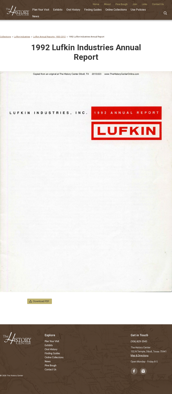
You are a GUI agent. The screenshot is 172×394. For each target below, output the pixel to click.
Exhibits (57, 9)
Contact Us (50, 369)
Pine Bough (50, 365)
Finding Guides (93, 9)
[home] (18, 9)
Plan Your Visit (40, 9)
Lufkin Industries (22, 36)
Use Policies (138, 9)
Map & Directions (139, 355)
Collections (5, 36)
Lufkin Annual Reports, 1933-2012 (49, 36)
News (35, 16)
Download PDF (41, 301)
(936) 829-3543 (139, 341)
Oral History (73, 9)
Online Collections (116, 9)
